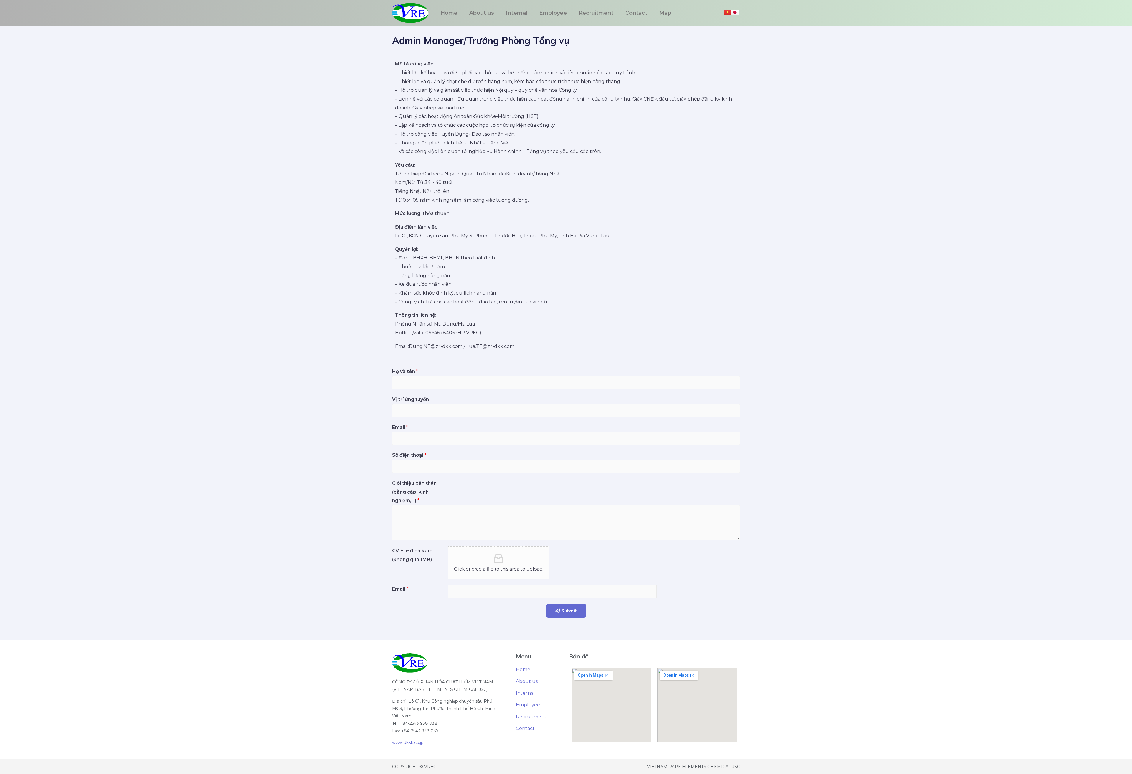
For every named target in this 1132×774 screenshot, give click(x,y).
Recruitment (596, 13)
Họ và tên (405, 371)
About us (481, 13)
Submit (569, 611)
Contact (636, 13)
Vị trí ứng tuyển (410, 399)
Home (449, 13)
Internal (516, 13)
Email (400, 427)
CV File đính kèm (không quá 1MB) (412, 555)
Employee (553, 13)
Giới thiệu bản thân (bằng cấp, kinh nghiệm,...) (414, 491)
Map (665, 13)
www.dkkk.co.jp (408, 742)
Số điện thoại (409, 455)
